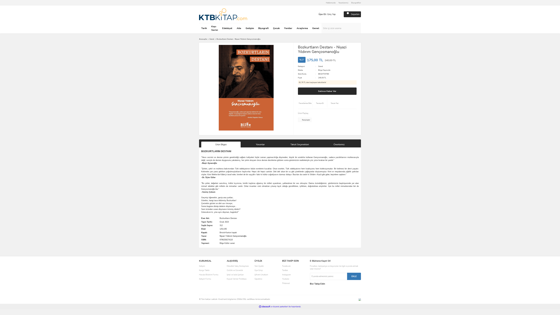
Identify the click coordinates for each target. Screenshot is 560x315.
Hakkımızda (331, 3)
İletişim (202, 266)
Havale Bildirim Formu (208, 274)
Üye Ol (322, 14)
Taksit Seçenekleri (299, 144)
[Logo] (223, 14)
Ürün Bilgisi (221, 144)
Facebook (286, 266)
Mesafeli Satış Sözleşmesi (238, 266)
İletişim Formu (205, 279)
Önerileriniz (339, 144)
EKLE (354, 276)
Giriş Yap (331, 14)
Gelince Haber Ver (327, 91)
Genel (320, 66)
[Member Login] (316, 14)
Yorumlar (260, 144)
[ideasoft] (265, 306)
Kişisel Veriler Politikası (237, 279)
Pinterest (286, 283)
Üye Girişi (258, 270)
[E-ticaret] (279, 306)
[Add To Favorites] (305, 103)
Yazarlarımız (343, 3)
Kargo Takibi (204, 270)
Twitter (285, 270)
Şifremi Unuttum (261, 274)
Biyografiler (356, 3)
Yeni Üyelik (259, 266)
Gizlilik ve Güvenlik (235, 270)
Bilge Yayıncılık (324, 70)
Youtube (285, 279)
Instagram (286, 274)
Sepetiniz (258, 279)
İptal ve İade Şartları (235, 274)
